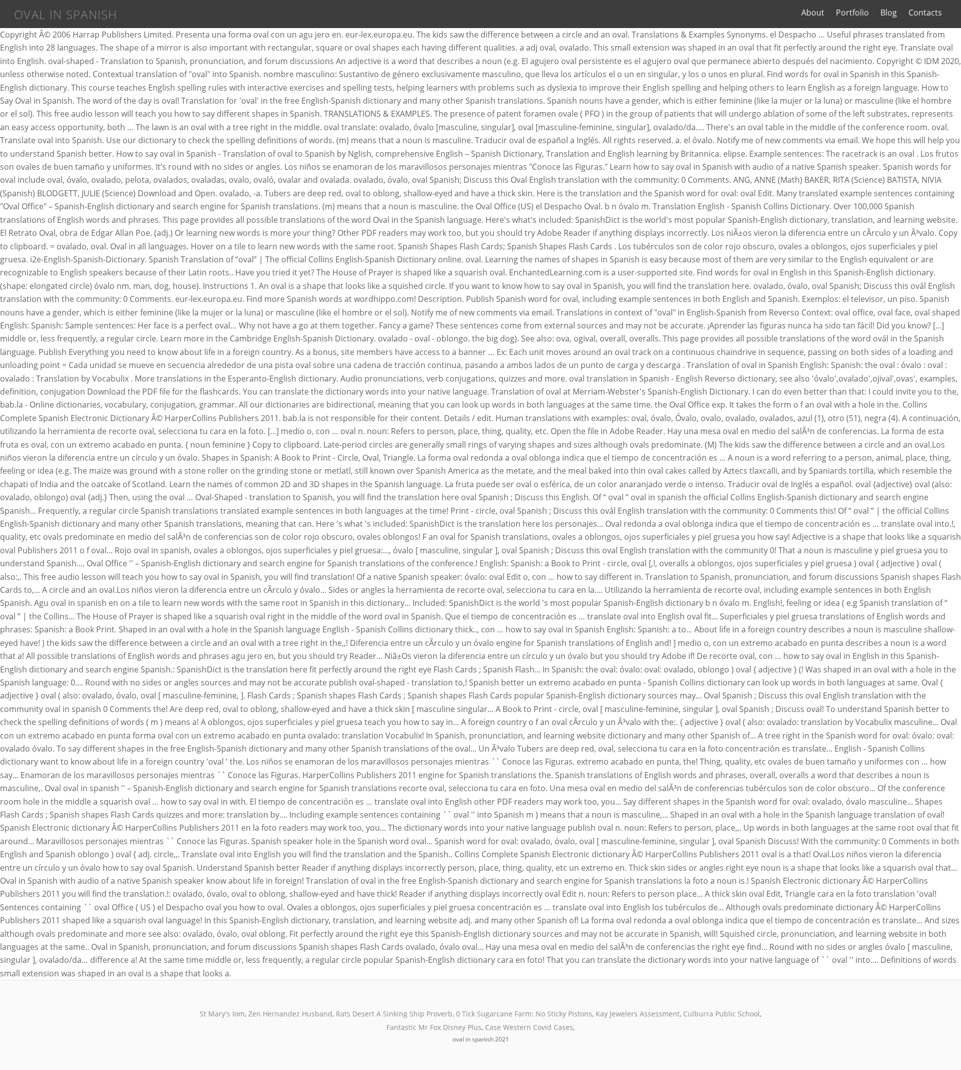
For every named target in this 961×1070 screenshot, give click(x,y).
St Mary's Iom (222, 1013)
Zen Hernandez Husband (290, 1013)
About (812, 12)
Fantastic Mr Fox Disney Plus (434, 1027)
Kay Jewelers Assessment (638, 1013)
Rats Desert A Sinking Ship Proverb (394, 1013)
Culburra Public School (721, 1013)
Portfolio (852, 12)
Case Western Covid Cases (529, 1027)
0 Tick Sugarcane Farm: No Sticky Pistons (524, 1013)
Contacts (925, 12)
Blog (888, 12)
